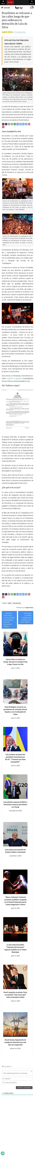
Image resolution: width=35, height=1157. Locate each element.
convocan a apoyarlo (14, 378)
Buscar (32, 3)
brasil (9, 603)
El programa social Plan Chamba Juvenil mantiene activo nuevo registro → (26, 617)
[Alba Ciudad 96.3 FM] (17, 7)
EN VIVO (10, 2)
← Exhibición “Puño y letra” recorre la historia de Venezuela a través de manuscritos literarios (9, 619)
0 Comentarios (20, 32)
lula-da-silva (17, 603)
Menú (3, 3)
